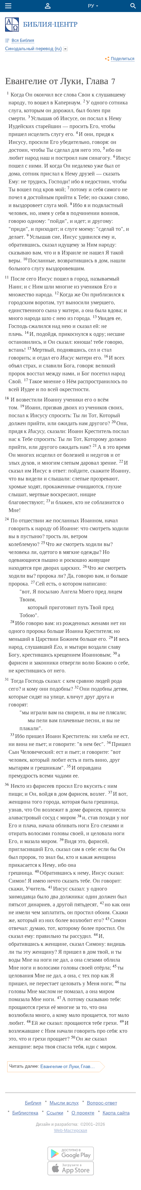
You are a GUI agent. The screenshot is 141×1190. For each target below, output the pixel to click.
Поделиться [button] (122, 58)
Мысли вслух (64, 1103)
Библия (33, 1103)
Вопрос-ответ (102, 1103)
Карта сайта (116, 1112)
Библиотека (25, 1112)
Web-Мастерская (70, 1130)
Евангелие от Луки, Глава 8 (67, 1066)
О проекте (83, 1112)
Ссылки (55, 1112)
